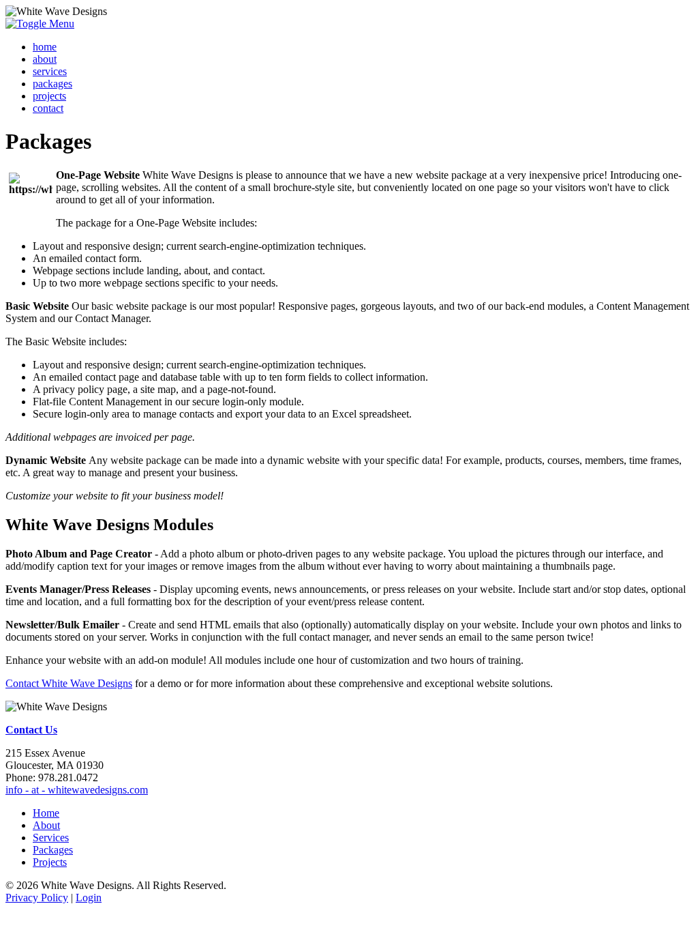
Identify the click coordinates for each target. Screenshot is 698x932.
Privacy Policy (36, 897)
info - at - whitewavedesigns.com (76, 790)
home (45, 47)
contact (48, 108)
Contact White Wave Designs (68, 683)
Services (51, 837)
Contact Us (31, 730)
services (50, 71)
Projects (50, 862)
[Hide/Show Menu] (39, 23)
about (45, 59)
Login (89, 897)
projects (49, 96)
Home (46, 813)
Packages (53, 850)
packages (52, 83)
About (46, 825)
